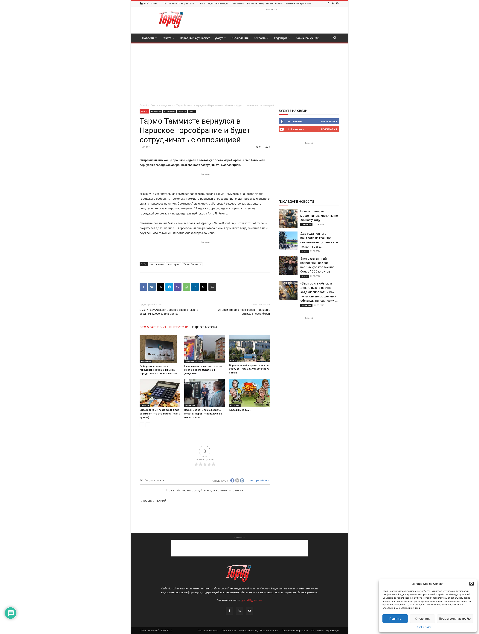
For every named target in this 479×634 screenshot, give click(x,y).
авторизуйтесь (259, 480)
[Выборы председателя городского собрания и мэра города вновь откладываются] (160, 349)
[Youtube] (337, 3)
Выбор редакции (193, 361)
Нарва (192, 111)
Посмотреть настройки (455, 618)
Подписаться (329, 129)
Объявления (237, 3)
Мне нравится (329, 121)
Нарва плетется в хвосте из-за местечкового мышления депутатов (203, 370)
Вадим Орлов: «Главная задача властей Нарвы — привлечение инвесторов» (203, 413)
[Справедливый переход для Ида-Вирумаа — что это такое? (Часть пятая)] (249, 348)
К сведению (169, 111)
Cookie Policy (424, 627)
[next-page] (148, 425)
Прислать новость (208, 630)
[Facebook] (328, 3)
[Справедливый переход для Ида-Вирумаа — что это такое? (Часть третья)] (160, 393)
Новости (148, 38)
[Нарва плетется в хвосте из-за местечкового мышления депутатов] (204, 349)
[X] (160, 287)
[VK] (152, 287)
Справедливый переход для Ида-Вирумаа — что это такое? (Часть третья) (160, 413)
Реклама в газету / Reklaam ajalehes (265, 3)
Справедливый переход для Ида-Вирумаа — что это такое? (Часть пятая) (249, 369)
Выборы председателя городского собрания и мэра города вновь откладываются (158, 370)
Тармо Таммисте (192, 264)
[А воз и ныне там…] (249, 393)
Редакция (280, 38)
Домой (143, 105)
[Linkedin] (195, 287)
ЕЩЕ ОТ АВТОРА (204, 327)
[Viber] (177, 287)
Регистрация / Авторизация (214, 3)
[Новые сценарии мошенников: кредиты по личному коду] (288, 218)
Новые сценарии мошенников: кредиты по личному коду (319, 215)
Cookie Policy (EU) (307, 38)
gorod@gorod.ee (252, 600)
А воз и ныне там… (240, 409)
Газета (166, 38)
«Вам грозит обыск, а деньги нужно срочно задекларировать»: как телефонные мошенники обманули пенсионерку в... (319, 292)
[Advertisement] (271, 19)
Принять (395, 618)
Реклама (260, 38)
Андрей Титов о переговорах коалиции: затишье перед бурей (244, 311)
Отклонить (422, 618)
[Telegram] (169, 287)
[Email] (203, 287)
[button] (471, 584)
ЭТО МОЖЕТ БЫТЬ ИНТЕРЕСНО (164, 327)
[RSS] (333, 3)
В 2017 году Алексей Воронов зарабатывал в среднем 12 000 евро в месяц (169, 311)
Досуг (219, 38)
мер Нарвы (173, 264)
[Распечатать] (212, 287)
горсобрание (157, 264)
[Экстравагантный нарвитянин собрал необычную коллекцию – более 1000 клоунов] (288, 265)
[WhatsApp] (186, 287)
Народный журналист (195, 38)
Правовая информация (295, 630)
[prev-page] (142, 425)
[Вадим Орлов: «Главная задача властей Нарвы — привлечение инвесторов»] (204, 393)
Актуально (167, 105)
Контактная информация (298, 3)
